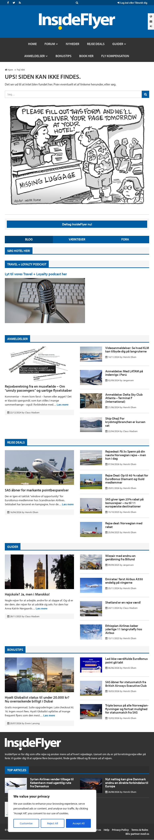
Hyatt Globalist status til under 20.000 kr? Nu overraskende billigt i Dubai (37, 699)
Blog (29, 239)
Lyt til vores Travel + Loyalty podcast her (36, 274)
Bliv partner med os (137, 834)
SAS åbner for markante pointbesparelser (37, 490)
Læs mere (62, 404)
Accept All (78, 823)
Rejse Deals (16, 442)
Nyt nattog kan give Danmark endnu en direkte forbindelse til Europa (126, 782)
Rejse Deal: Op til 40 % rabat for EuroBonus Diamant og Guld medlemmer (126, 478)
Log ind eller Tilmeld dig (133, 2)
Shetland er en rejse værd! (123, 602)
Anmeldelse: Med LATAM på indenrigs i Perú (124, 373)
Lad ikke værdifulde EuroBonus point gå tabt (126, 660)
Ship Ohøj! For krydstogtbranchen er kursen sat (125, 421)
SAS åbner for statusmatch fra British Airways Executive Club (126, 684)
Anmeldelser (17, 339)
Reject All (52, 823)
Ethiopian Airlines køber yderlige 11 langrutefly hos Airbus (123, 629)
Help (106, 830)
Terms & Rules (139, 830)
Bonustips (15, 650)
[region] (52, 811)
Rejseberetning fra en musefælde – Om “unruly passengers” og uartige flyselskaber (38, 388)
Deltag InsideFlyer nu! (77, 224)
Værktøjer (77, 239)
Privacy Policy (120, 830)
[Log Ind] (151, 26)
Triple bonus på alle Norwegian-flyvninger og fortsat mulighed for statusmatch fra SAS (126, 708)
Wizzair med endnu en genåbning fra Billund (120, 557)
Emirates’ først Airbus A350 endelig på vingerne (124, 581)
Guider (12, 547)
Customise (26, 823)
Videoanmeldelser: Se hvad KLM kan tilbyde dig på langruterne (127, 349)
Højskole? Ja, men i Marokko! (27, 594)
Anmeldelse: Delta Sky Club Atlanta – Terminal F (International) (124, 398)
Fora (125, 239)
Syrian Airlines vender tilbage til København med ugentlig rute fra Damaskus (52, 782)
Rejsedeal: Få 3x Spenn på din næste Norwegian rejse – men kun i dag (125, 454)
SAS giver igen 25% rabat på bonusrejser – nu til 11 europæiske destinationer (124, 502)
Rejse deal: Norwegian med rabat (123, 525)
